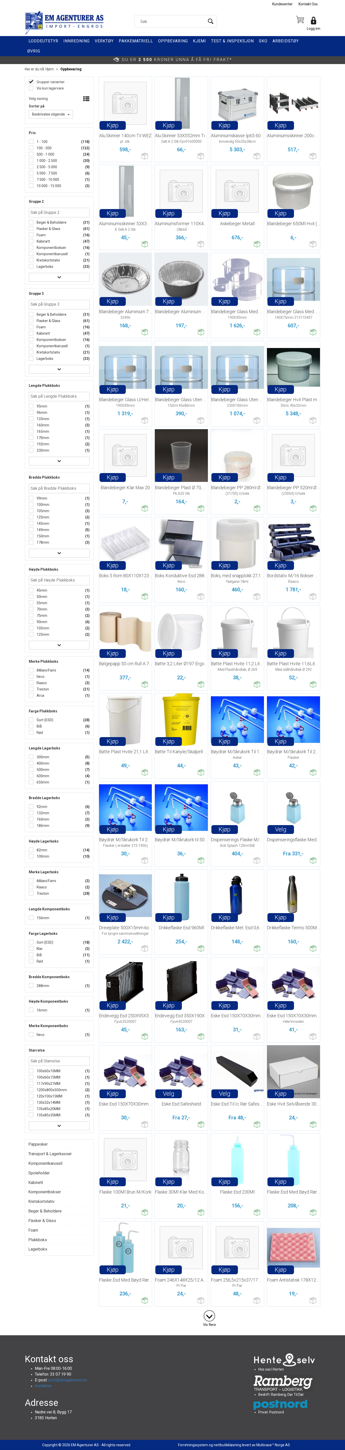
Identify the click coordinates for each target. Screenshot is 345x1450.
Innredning (76, 41)
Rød (39, 733)
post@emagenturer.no (67, 1380)
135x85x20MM (48, 1109)
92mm (41, 807)
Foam (41, 235)
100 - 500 (44, 148)
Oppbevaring (173, 41)
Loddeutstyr (43, 41)
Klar (39, 949)
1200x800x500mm (51, 1090)
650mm (42, 782)
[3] (209, 1315)
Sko (263, 41)
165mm (42, 431)
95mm (41, 406)
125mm (42, 517)
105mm (42, 511)
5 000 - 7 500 (46, 173)
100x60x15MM (48, 1077)
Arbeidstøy (286, 41)
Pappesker (38, 1144)
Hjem (49, 69)
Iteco (40, 677)
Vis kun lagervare (50, 88)
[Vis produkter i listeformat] (86, 99)
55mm (41, 603)
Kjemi (199, 41)
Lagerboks (44, 267)
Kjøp (112, 125)
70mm (41, 609)
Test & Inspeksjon (232, 41)
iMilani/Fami (46, 670)
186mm (42, 826)
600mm (42, 776)
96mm (41, 413)
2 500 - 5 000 (46, 167)
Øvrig (33, 51)
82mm (41, 850)
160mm (42, 425)
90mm (41, 622)
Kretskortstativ (48, 260)
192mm (42, 444)
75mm (41, 616)
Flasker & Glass (48, 229)
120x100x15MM (49, 1096)
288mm (42, 986)
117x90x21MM (48, 1084)
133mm (42, 419)
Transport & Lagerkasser (50, 1153)
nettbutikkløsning (227, 1445)
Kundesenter (282, 4)
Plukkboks (37, 1239)
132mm (42, 813)
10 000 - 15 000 (48, 186)
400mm (42, 763)
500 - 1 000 (45, 154)
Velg (280, 829)
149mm (42, 530)
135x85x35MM (48, 1115)
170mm (42, 438)
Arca (40, 695)
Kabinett (43, 241)
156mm (42, 918)
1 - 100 (41, 142)
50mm (41, 597)
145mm (42, 523)
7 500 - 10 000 (47, 180)
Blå (39, 726)
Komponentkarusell (52, 254)
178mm (42, 542)
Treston (42, 689)
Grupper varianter (50, 82)
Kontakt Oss (308, 4)
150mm (42, 536)
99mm (41, 498)
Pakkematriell (136, 41)
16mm (41, 1010)
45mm (41, 590)
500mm (42, 770)
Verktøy (104, 41)
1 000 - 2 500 (46, 161)
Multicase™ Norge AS (273, 1445)
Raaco (41, 683)
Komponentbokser (51, 248)
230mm (42, 450)
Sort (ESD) (44, 720)
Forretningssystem (193, 1445)
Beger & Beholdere (51, 222)
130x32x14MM (48, 1102)
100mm (42, 505)
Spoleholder (39, 1173)
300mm (42, 757)
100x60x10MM (48, 1071)
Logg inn (313, 28)
